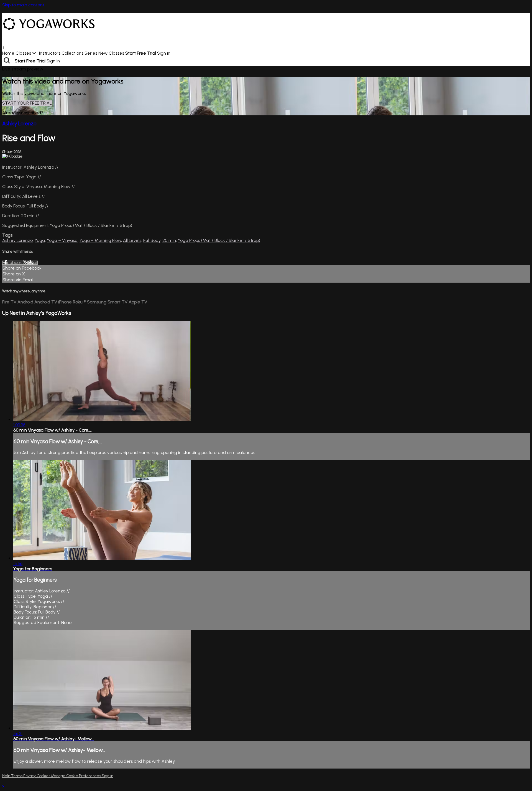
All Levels (132, 240)
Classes (23, 53)
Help (6, 776)
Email (32, 262)
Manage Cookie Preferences (76, 776)
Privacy (30, 776)
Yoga (40, 240)
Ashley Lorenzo (19, 123)
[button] (5, 47)
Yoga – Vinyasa (62, 240)
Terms (17, 776)
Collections (72, 53)
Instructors (49, 53)
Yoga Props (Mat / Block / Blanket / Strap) (219, 240)
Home (8, 53)
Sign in (163, 53)
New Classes (111, 53)
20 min (169, 240)
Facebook (12, 262)
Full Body (151, 240)
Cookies (44, 776)
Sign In (53, 61)
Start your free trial (27, 103)
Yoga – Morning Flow (100, 240)
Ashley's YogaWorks (48, 313)
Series (91, 53)
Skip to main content (23, 4)
